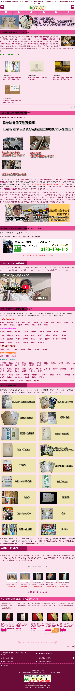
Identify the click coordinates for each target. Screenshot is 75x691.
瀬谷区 (46, 325)
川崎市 (33, 342)
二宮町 (2, 335)
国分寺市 (3, 375)
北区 (45, 365)
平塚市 (2, 331)
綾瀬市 (49, 331)
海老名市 (34, 331)
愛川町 (63, 335)
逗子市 (18, 342)
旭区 (52, 322)
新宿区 (24, 363)
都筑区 (20, 325)
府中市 (2, 371)
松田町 (33, 339)
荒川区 (2, 369)
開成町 (47, 339)
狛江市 (18, 375)
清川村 (2, 339)
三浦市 (25, 335)
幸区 (8, 349)
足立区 (24, 369)
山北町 (40, 339)
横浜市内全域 (5, 44)
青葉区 (12, 325)
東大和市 (26, 375)
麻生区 (44, 349)
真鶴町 (2, 342)
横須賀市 (10, 335)
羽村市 (42, 377)
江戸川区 (38, 369)
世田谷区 (9, 365)
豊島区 (39, 365)
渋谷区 (17, 365)
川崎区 (2, 349)
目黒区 (68, 363)
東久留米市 (18, 377)
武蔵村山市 (36, 375)
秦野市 (40, 335)
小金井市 (32, 371)
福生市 (34, 377)
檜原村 (28, 381)
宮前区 (30, 349)
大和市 (25, 331)
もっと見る (70, 107)
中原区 (15, 349)
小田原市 (56, 339)
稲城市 (52, 375)
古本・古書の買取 (41, 37)
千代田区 (3, 363)
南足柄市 (10, 339)
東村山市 (67, 375)
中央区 (14, 356)
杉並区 (31, 365)
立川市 (55, 369)
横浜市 (25, 342)
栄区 (33, 325)
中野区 (24, 365)
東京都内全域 (44, 44)
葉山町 (33, 335)
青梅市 (27, 377)
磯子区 (59, 322)
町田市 (24, 371)
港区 (17, 363)
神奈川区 (10, 322)
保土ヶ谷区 (44, 322)
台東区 (39, 363)
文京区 (31, 363)
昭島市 (9, 371)
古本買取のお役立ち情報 (12, 189)
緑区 (5, 325)
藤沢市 (9, 331)
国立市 (11, 375)
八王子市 (47, 369)
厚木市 (47, 335)
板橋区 (9, 369)
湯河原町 (10, 342)
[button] (2, 7)
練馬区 (17, 369)
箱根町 (63, 339)
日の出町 (20, 381)
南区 (29, 322)
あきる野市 (3, 381)
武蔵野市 (63, 369)
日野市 (40, 371)
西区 (17, 322)
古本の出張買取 (45, 179)
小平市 (59, 375)
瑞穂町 (12, 381)
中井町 (18, 339)
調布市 (17, 371)
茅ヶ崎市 (17, 331)
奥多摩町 (37, 381)
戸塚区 (27, 325)
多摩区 (37, 349)
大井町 (25, 339)
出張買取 (44, 39)
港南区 (36, 322)
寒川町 (56, 331)
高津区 (22, 349)
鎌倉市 (18, 335)
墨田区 (46, 363)
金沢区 (66, 322)
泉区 (39, 325)
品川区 (61, 363)
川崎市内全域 (16, 44)
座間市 (42, 331)
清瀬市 (9, 377)
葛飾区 (30, 369)
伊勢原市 (56, 335)
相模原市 (41, 342)
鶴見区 (2, 322)
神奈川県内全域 (33, 44)
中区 (23, 322)
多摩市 (44, 375)
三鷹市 (71, 369)
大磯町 (63, 331)
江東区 (53, 363)
